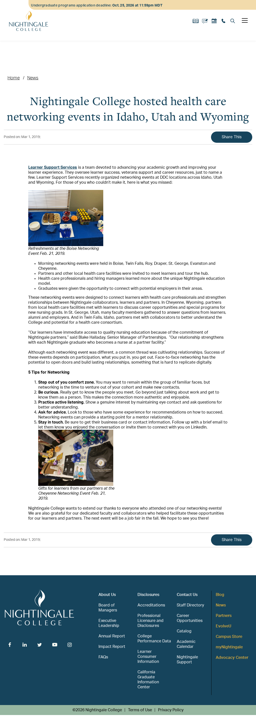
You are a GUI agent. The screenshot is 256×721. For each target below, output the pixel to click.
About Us (107, 595)
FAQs (103, 657)
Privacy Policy (171, 710)
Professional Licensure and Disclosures (151, 621)
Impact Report (111, 647)
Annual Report (111, 636)
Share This (232, 137)
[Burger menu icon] (244, 20)
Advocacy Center (232, 658)
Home (14, 78)
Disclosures (148, 595)
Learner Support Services (52, 167)
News (32, 78)
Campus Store (229, 637)
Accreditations (151, 605)
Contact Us (187, 595)
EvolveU (223, 626)
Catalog (184, 631)
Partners (224, 616)
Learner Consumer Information (148, 657)
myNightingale (229, 647)
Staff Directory (190, 605)
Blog (220, 595)
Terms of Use (140, 710)
